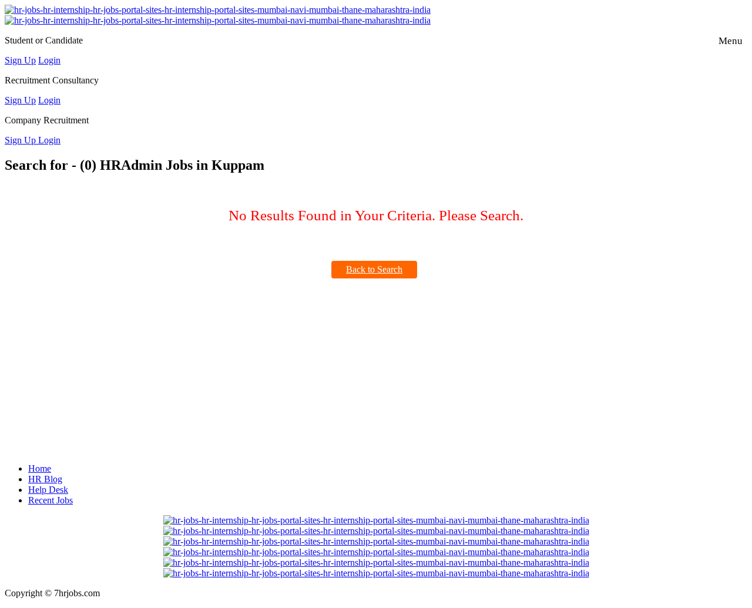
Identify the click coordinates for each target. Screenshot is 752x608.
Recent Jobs (50, 500)
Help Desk (48, 490)
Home (39, 468)
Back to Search (374, 269)
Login (49, 60)
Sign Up (20, 60)
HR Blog (45, 479)
